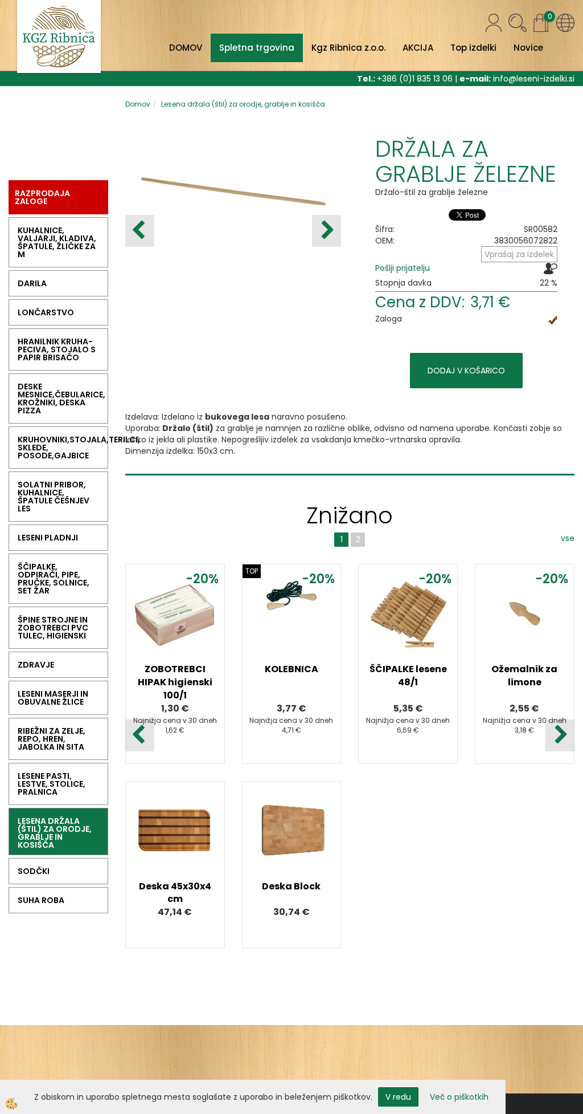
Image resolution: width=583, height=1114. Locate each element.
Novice (528, 48)
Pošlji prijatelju (402, 268)
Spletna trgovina (256, 48)
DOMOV (185, 48)
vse (567, 538)
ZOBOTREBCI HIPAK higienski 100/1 (175, 682)
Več (174, 635)
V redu (398, 1097)
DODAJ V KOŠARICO (466, 370)
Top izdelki (473, 48)
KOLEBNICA (291, 669)
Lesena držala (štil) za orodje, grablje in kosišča (243, 104)
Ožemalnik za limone (524, 675)
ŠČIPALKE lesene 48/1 (408, 675)
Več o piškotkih (459, 1097)
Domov (137, 104)
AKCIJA (418, 48)
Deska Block (291, 886)
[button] (326, 231)
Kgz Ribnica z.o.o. (348, 48)
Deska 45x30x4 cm (175, 893)
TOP (251, 571)
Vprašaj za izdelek (519, 254)
